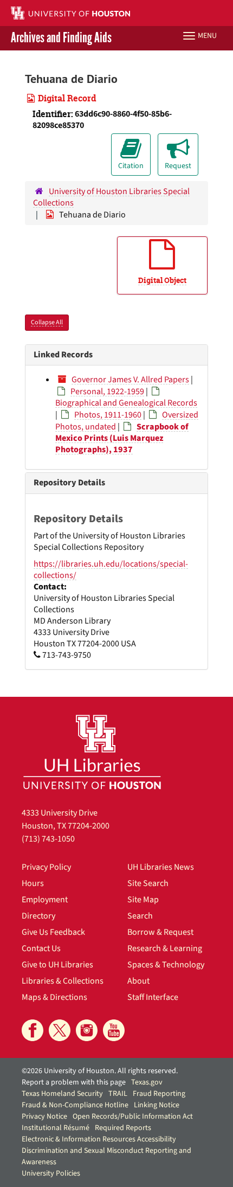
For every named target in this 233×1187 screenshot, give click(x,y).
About (138, 981)
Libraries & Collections (62, 981)
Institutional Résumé (55, 1127)
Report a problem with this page (74, 1082)
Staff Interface (152, 997)
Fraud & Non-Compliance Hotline (75, 1105)
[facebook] (32, 1030)
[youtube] (114, 1030)
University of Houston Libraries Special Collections (111, 197)
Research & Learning (164, 948)
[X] (59, 1030)
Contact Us (41, 948)
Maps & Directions (54, 997)
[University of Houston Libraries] (92, 752)
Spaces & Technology (165, 965)
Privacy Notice (44, 1116)
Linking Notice (156, 1105)
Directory (38, 916)
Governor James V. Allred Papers (130, 380)
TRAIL (117, 1093)
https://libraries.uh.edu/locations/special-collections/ (111, 569)
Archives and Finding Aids (61, 38)
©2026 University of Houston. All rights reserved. (100, 1071)
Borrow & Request (160, 932)
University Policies (51, 1173)
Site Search (148, 883)
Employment (45, 900)
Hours (33, 883)
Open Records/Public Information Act (133, 1116)
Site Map (143, 900)
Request (178, 166)
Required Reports (123, 1127)
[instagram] (87, 1030)
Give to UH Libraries (57, 965)
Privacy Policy (46, 867)
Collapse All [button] (47, 322)
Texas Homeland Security (62, 1093)
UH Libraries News (160, 867)
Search (140, 916)
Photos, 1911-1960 (107, 415)
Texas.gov (147, 1082)
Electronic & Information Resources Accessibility (99, 1139)
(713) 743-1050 (48, 839)
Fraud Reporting (159, 1093)
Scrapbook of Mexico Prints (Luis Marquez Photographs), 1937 (122, 438)
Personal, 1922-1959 (107, 391)
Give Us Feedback (53, 932)
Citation (131, 166)
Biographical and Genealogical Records (126, 403)
